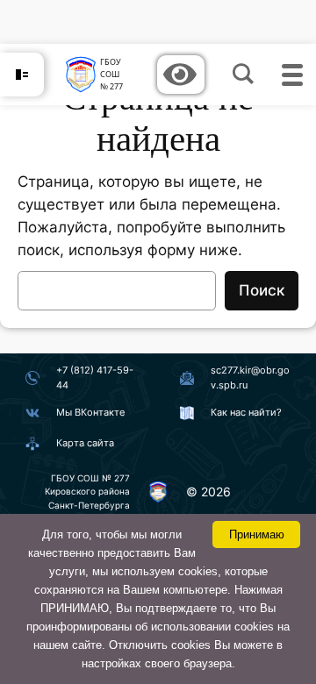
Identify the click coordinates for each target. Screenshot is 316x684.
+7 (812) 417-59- (94, 370)
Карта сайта (85, 443)
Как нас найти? (246, 412)
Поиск (261, 290)
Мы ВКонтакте (90, 412)
